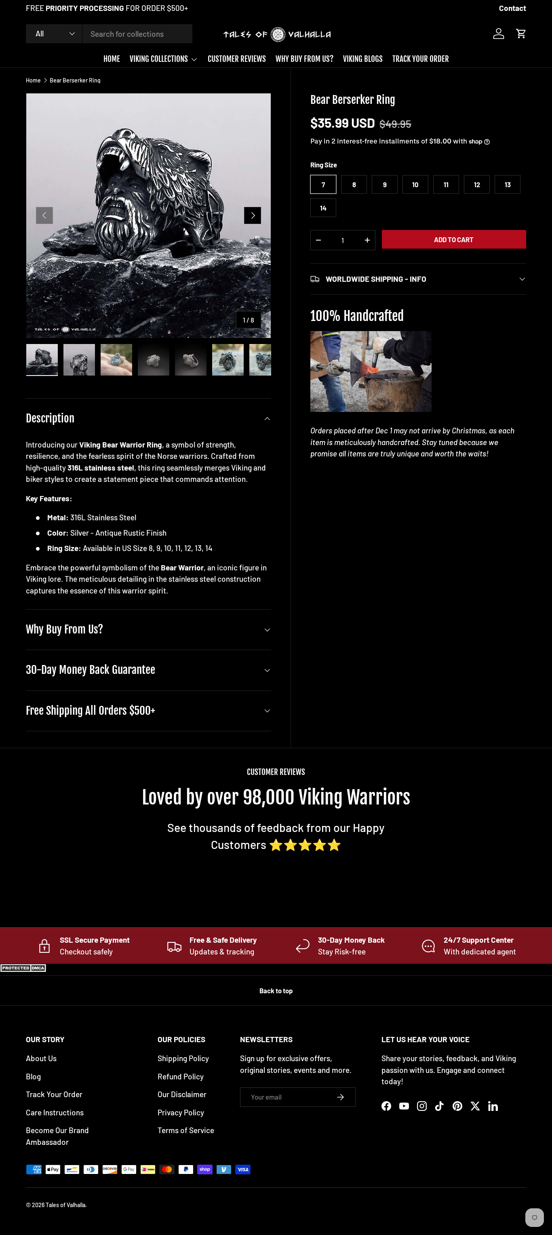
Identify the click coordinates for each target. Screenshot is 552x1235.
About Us (41, 1058)
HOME (111, 59)
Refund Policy (181, 1076)
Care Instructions (55, 1112)
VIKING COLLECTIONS (159, 59)
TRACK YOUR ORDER (420, 59)
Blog (33, 1076)
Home (33, 80)
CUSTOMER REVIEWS (237, 59)
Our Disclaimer (182, 1094)
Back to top (276, 990)
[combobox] (109, 33)
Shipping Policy (183, 1058)
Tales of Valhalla (65, 1204)
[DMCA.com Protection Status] (24, 969)
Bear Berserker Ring (75, 80)
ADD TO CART (454, 239)
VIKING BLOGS (363, 59)
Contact (512, 8)
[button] (521, 33)
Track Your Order (54, 1094)
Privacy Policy (181, 1112)
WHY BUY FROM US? (304, 59)
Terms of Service (186, 1130)
